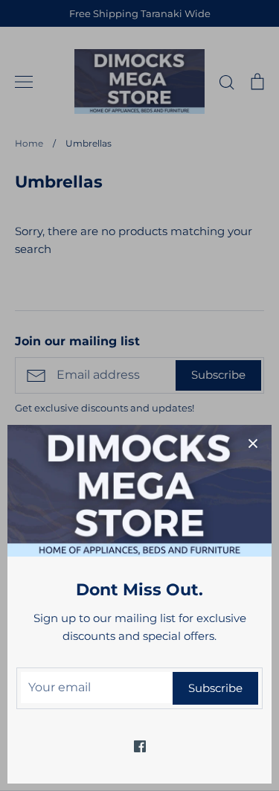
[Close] (253, 443)
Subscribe (215, 688)
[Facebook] (140, 746)
